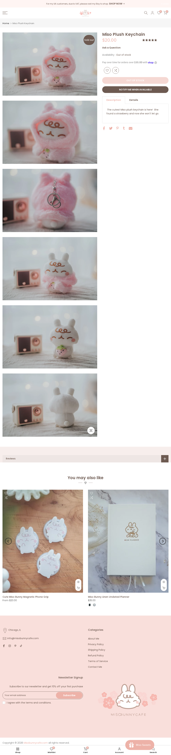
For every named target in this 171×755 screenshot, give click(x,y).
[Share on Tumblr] (123, 128)
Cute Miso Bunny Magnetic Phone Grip (26, 597)
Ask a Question (111, 47)
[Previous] (8, 541)
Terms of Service (98, 661)
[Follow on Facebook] (4, 646)
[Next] (162, 541)
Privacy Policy (96, 644)
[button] (149, 40)
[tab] (113, 100)
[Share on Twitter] (111, 128)
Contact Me (95, 667)
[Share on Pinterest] (117, 128)
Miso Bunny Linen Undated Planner (108, 597)
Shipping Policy (96, 650)
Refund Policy (96, 655)
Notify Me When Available (135, 89)
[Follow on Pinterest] (15, 646)
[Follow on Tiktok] (21, 646)
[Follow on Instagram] (10, 646)
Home (6, 23)
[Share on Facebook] (104, 128)
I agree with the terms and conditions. (29, 702)
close (7, 4)
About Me (93, 638)
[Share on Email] (130, 128)
